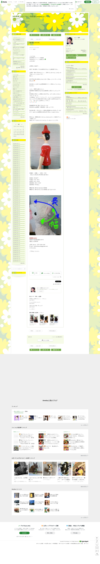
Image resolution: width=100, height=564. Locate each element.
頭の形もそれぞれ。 (35, 42)
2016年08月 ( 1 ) (16, 216)
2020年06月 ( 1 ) (16, 155)
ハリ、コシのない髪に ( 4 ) (18, 103)
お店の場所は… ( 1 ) (17, 97)
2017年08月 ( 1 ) (16, 192)
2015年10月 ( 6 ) (16, 236)
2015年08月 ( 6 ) (16, 240)
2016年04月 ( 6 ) (16, 224)
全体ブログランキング (70, 50)
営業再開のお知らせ (17, 61)
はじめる (24, 533)
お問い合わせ (48, 543)
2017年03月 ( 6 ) (16, 202)
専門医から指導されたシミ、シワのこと (37, 298)
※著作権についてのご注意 (70, 118)
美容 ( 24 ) (15, 76)
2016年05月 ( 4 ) (16, 222)
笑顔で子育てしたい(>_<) (71, 82)
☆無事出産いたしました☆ (18, 63)
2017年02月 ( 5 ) (16, 204)
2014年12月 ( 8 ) (16, 256)
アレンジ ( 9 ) (16, 87)
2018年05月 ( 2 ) (16, 176)
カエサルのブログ (70, 75)
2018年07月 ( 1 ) (16, 172)
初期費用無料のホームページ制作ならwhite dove (76, 97)
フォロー (41, 291)
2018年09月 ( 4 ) (16, 167)
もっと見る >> (32, 309)
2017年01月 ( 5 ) (16, 206)
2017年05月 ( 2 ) (16, 198)
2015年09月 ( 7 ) (16, 238)
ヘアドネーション (16, 37)
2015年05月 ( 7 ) (16, 246)
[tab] (18, 411)
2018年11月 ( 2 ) (16, 163)
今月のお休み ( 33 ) (17, 105)
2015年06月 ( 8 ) (16, 244)
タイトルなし (69, 104)
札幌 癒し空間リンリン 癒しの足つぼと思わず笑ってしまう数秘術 (76, 101)
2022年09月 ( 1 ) (16, 147)
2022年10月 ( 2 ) (16, 145)
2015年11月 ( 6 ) (16, 234)
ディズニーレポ (42, 431)
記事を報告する (58, 284)
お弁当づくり (67, 431)
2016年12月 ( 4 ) (16, 208)
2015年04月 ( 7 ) (16, 248)
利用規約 (56, 543)
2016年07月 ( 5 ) (16, 218)
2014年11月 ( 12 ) (16, 258)
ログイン (96, 2)
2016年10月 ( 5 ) (16, 212)
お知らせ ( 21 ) (16, 93)
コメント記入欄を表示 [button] (57, 336)
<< (15, 124)
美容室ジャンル (69, 51)
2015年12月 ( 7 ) (16, 232)
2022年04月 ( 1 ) (16, 149)
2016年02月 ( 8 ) (16, 228)
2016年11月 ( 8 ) (16, 210)
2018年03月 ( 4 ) (16, 180)
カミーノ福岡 (77, 37)
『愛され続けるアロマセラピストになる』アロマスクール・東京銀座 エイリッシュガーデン (76, 107)
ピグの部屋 (82, 39)
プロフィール (76, 39)
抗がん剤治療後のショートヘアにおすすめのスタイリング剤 (18, 41)
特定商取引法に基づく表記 (77, 543)
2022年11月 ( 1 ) (16, 143)
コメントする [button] (46, 273)
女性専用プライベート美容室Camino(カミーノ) (31, 16)
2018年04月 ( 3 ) (16, 178)
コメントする (46, 340)
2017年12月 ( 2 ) (16, 184)
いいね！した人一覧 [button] (57, 276)
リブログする (57, 273)
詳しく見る (49, 533)
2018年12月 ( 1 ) (16, 161)
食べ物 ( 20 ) (15, 78)
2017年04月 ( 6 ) (16, 200)
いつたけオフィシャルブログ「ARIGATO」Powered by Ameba (76, 111)
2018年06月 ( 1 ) (16, 173)
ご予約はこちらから (34, 251)
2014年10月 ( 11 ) (16, 260)
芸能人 (26, 411)
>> (21, 124)
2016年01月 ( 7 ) (16, 230)
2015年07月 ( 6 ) (16, 242)
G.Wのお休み (32, 248)
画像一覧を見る (21, 67)
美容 (34, 49)
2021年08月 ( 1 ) (16, 153)
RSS (69, 117)
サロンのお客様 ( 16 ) (17, 91)
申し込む (76, 533)
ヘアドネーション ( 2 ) (17, 114)
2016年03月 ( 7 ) (16, 226)
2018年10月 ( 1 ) (16, 165)
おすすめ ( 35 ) (16, 85)
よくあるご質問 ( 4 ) (17, 95)
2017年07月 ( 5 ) (16, 194)
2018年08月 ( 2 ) (16, 169)
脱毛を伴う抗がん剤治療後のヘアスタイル (18, 48)
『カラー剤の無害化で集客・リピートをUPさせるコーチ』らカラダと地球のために (76, 68)
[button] (97, 554)
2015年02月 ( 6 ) (16, 252)
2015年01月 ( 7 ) (16, 254)
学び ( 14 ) (15, 81)
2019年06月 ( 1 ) (16, 157)
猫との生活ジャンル (18, 411)
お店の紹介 (32, 61)
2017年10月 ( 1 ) (16, 188)
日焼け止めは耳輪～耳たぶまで (36, 305)
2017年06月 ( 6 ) (16, 196)
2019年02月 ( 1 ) (16, 159)
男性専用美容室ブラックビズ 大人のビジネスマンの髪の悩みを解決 (76, 78)
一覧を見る (84, 84)
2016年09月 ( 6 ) (16, 214)
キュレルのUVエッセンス (34, 302)
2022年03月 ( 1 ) (16, 151)
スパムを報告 (40, 543)
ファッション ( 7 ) (16, 83)
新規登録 (88, 2)
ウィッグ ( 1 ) (16, 112)
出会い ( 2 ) (15, 107)
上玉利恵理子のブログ (70, 72)
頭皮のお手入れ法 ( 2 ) (17, 99)
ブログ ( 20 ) (15, 74)
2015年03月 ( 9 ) (16, 250)
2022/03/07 (15, 53)
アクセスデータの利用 (64, 543)
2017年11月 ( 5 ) (16, 186)
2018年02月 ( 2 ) (16, 182)
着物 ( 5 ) (15, 89)
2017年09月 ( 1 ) (16, 190)
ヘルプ (86, 543)
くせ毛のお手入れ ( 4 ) (17, 101)
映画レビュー (17, 431)
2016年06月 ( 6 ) (16, 220)
